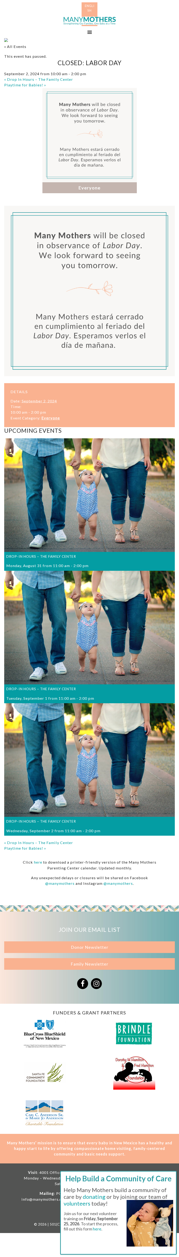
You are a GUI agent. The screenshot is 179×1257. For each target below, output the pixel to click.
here (38, 862)
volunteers (77, 1203)
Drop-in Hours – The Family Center (41, 556)
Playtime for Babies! (25, 85)
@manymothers (60, 883)
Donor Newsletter (89, 947)
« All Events (15, 46)
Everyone (50, 418)
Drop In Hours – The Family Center (38, 79)
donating (94, 1196)
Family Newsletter (89, 963)
